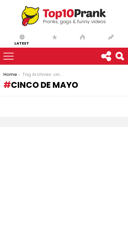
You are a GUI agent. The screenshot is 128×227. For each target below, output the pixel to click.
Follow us (106, 56)
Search (119, 56)
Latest (21, 42)
